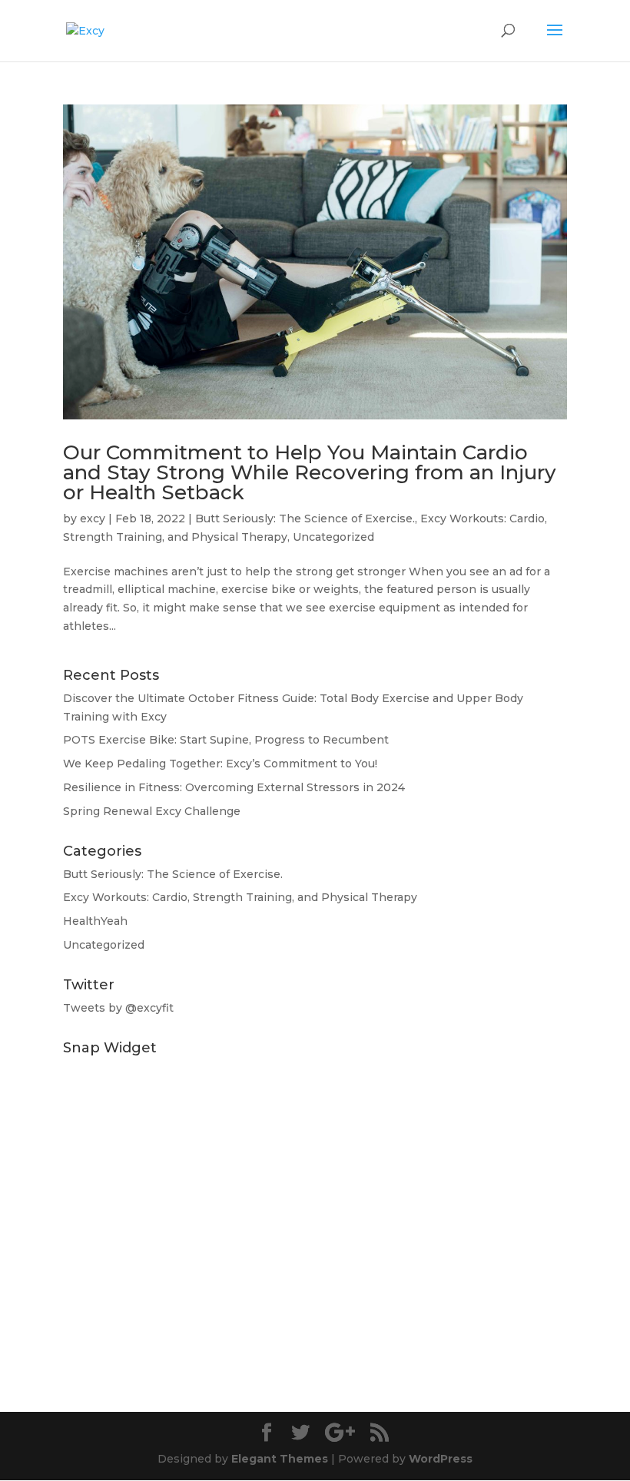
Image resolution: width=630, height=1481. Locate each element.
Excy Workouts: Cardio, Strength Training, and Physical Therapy (240, 897)
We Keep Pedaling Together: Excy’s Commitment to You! (220, 763)
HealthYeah (95, 921)
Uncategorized (333, 537)
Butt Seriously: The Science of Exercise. (305, 518)
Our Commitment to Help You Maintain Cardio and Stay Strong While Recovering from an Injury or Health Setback (309, 472)
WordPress (440, 1459)
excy (92, 518)
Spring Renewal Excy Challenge (151, 811)
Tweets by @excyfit (118, 1008)
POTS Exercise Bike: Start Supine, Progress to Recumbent (226, 740)
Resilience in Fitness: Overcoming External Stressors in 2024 (234, 787)
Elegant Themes (279, 1459)
